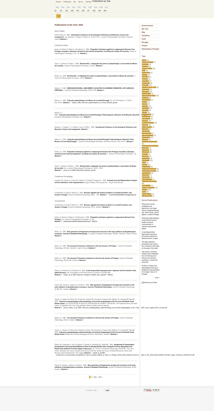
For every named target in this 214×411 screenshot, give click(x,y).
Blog (143, 32)
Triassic (144, 189)
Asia (143, 70)
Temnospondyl (147, 179)
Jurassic (145, 121)
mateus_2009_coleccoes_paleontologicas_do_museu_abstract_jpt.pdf (94, 102)
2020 (90, 7)
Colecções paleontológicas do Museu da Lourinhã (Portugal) (88, 100)
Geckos (144, 104)
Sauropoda (145, 160)
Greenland (145, 108)
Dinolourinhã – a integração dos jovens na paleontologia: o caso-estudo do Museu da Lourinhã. (100, 76)
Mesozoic (145, 129)
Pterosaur (145, 156)
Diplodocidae (146, 93)
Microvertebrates (147, 135)
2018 (101, 7)
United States (146, 194)
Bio (75, 2)
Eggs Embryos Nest (148, 95)
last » (100, 377)
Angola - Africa (147, 68)
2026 (57, 7)
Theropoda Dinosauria (149, 181)
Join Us (80, 2)
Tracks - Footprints (148, 187)
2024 (68, 7)
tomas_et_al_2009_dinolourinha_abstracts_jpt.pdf (79, 170)
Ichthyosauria (146, 114)
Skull (143, 162)
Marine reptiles (147, 127)
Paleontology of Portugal (150, 49)
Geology (145, 106)
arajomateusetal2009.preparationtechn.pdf (76, 221)
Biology (144, 75)
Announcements (147, 25)
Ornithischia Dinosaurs (149, 141)
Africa (144, 60)
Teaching (88, 2)
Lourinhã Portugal (147, 123)
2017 (106, 7)
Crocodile (145, 85)
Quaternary (145, 158)
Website (94, 221)
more (157, 277)
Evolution (145, 98)
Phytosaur (145, 150)
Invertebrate (146, 118)
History (144, 112)
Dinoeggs (145, 42)
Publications (67, 2)
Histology (145, 110)
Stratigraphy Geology (149, 171)
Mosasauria (146, 137)
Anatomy (145, 66)
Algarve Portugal (147, 62)
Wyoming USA (147, 196)
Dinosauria (145, 89)
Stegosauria (146, 166)
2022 (79, 7)
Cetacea (145, 79)
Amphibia (145, 64)
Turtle (144, 192)
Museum (145, 139)
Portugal (145, 154)
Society (144, 164)
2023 (73, 7)
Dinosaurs (145, 91)
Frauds (144, 102)
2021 (84, 7)
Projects (144, 45)
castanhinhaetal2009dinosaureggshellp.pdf (122, 195)
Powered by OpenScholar (151, 390)
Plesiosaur (145, 152)
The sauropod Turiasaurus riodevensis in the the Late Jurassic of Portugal (92, 258)
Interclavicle (146, 116)
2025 (62, 7)
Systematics (146, 173)
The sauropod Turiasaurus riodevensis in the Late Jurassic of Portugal (91, 246)
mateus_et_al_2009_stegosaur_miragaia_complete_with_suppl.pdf (84, 275)
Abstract (63, 39)
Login (107, 390)
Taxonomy (145, 175)
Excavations (146, 100)
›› (62, 16)
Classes (58, 2)
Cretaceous (146, 83)
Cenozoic (145, 77)
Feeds (144, 39)
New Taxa (145, 29)
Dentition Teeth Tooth (149, 87)
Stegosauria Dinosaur (149, 169)
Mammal (145, 125)
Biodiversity (146, 72)
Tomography (146, 185)
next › (95, 377)
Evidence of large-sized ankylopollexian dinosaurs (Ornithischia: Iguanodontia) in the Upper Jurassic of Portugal (150, 270)
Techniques (146, 177)
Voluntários (146, 35)
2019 (95, 7)
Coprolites (145, 81)
